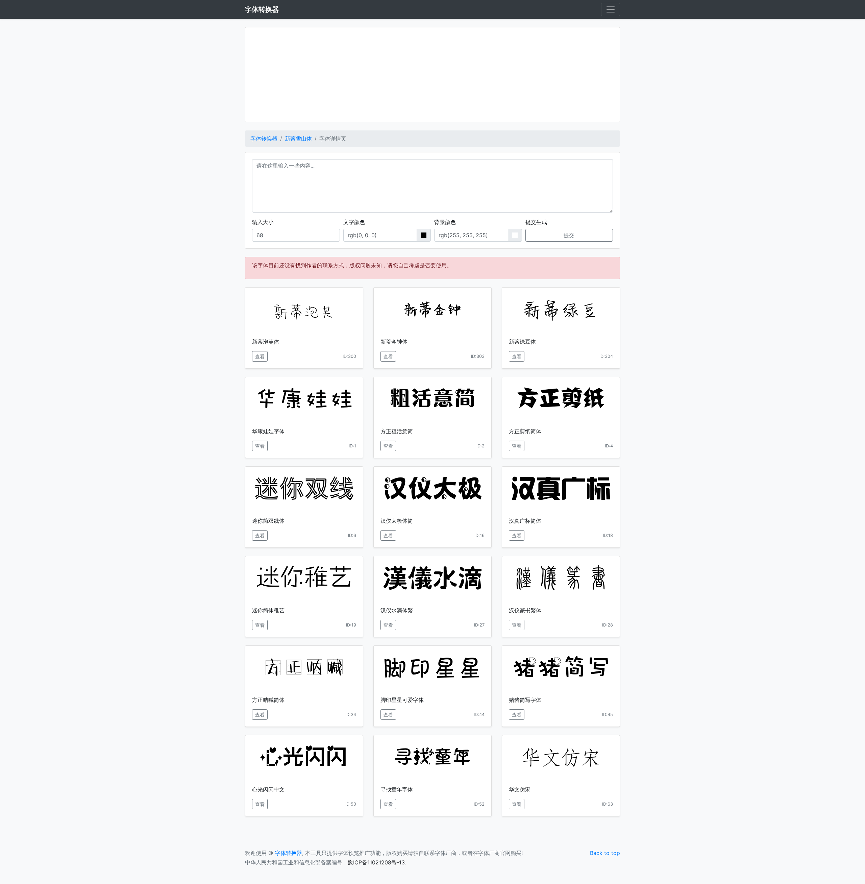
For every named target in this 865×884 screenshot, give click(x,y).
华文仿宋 (519, 789)
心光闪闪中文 (268, 789)
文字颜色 (354, 222)
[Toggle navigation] (610, 9)
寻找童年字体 (396, 789)
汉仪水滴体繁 (396, 610)
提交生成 (536, 222)
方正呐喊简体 (268, 699)
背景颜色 (445, 222)
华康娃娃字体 (268, 431)
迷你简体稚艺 (268, 610)
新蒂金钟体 (393, 341)
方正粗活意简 (396, 431)
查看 (260, 356)
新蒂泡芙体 (265, 341)
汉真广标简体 (525, 520)
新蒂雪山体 (298, 138)
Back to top (605, 853)
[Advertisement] (432, 74)
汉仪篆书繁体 (525, 610)
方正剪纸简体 (525, 431)
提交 (569, 235)
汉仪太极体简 (396, 520)
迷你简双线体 (268, 520)
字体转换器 (263, 138)
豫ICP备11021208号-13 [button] (376, 862)
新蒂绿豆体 (522, 341)
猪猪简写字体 (525, 699)
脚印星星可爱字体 (402, 699)
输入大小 (263, 222)
